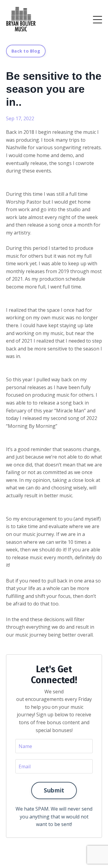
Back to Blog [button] (25, 51)
